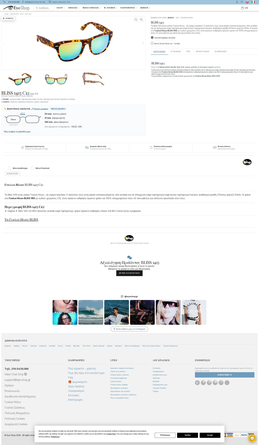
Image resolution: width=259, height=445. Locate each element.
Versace (118, 346)
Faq (70, 377)
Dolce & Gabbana (132, 346)
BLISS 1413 (28, 14)
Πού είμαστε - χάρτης (82, 368)
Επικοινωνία (12, 391)
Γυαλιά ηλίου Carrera (119, 375)
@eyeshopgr (131, 296)
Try (188, 51)
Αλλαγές (73, 395)
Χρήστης (156, 378)
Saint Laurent (98, 346)
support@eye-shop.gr (18, 380)
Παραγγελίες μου (160, 385)
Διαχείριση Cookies (16, 424)
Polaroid (42, 346)
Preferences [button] (55, 437)
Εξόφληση (221, 51)
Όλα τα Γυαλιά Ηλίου (151, 346)
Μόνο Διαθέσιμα (20, 168)
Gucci (60, 346)
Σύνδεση (156, 368)
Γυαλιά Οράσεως (170, 346)
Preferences (165, 435)
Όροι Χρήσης (76, 386)
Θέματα (144, 8)
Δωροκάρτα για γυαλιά (120, 391)
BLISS (21, 14)
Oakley (16, 346)
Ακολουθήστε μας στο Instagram (130, 329)
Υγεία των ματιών (118, 371)
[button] (44, 8)
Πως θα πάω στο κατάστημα (86, 373)
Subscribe (223, 375)
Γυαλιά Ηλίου (13, 402)
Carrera (33, 346)
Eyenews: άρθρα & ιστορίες (122, 368)
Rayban (8, 346)
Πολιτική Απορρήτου (17, 413)
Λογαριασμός (158, 371)
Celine (109, 346)
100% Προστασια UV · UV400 (167, 44)
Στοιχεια (176, 51)
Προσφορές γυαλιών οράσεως (123, 395)
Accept (210, 435)
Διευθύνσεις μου (160, 375)
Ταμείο (156, 391)
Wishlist (156, 381)
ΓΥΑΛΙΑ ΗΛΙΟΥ (14, 14)
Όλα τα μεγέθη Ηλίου (119, 398)
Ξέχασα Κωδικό (159, 388)
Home (7, 14)
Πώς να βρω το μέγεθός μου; (17, 132)
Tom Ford (86, 346)
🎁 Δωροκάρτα (77, 382)
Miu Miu (76, 346)
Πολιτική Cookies (15, 418)
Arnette (52, 346)
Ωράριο (9, 385)
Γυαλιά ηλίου (115, 381)
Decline (187, 435)
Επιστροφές (75, 399)
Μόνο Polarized (42, 168)
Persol (24, 346)
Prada (68, 346)
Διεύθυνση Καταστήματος (20, 396)
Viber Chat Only (14, 374)
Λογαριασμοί (76, 390)
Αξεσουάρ (12, 174)
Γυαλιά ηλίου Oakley (119, 385)
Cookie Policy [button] (111, 434)
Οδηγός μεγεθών (40, 109)
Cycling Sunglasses (118, 378)
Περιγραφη (159, 51)
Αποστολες (202, 51)
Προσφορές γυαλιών (119, 388)
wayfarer (216, 67)
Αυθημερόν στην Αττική (35, 2)
